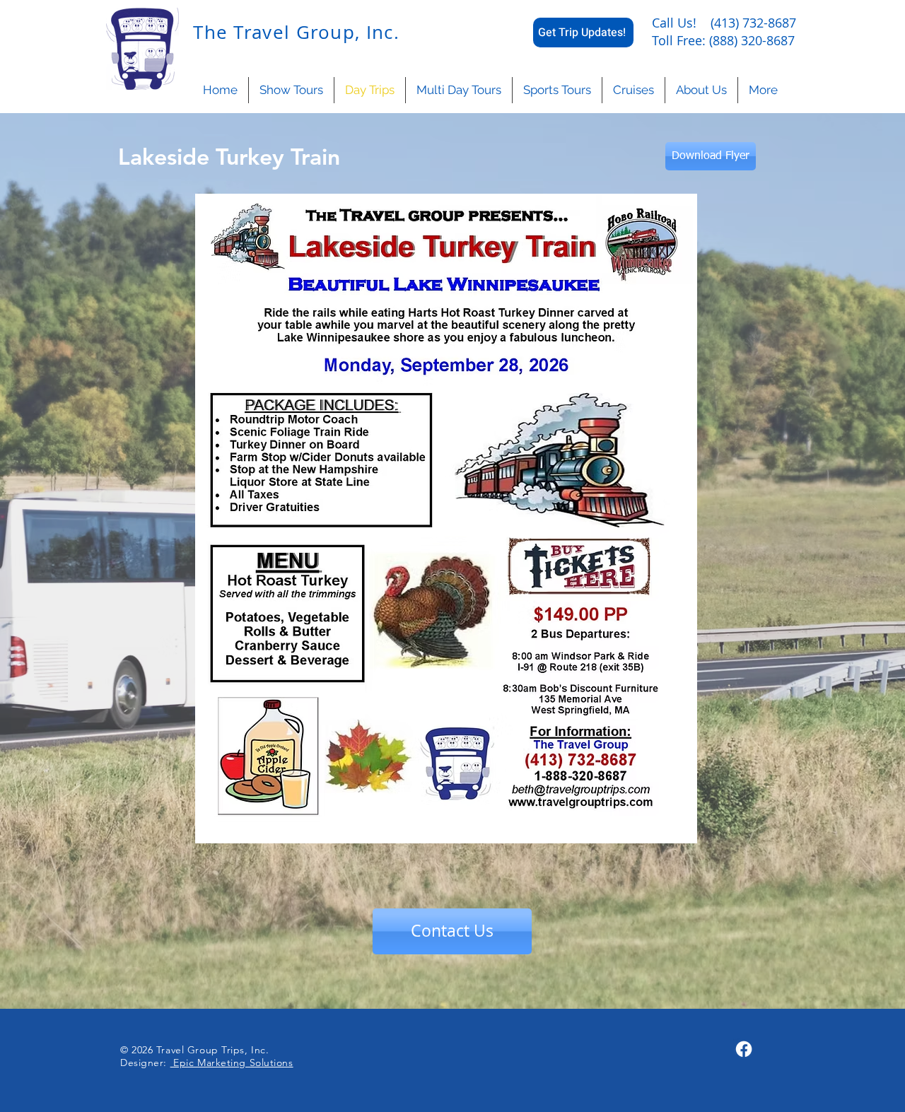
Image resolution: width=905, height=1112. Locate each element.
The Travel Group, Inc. (293, 32)
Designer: (145, 1062)
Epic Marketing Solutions (231, 1062)
